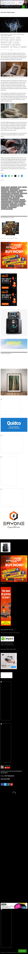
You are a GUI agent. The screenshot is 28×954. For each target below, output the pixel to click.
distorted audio (11, 191)
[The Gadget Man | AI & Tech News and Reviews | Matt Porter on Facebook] (2, 784)
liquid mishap (16, 198)
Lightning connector (6, 198)
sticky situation (5, 205)
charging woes (5, 190)
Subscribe (22, 951)
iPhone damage (19, 196)
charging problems (14, 188)
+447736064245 (9, 776)
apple (8, 187)
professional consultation (19, 201)
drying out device (6, 193)
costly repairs (22, 190)
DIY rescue (19, 191)
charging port (5, 188)
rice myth (22, 202)
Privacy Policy (3, 952)
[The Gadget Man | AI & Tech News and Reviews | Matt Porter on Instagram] (8, 784)
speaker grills (21, 204)
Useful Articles (8, 35)
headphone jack (18, 194)
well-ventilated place (7, 208)
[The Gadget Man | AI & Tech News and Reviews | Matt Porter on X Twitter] (5, 784)
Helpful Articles (8, 34)
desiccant (4, 191)
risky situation (13, 204)
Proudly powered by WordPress (11, 952)
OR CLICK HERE (5, 779)
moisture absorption (6, 201)
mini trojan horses (14, 199)
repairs (16, 202)
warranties (4, 207)
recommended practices (7, 202)
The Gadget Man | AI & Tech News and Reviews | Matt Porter (11, 7)
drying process (15, 193)
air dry (3, 187)
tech (21, 205)
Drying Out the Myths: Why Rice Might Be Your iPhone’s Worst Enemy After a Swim (14, 42)
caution (24, 187)
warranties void (12, 207)
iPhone (22, 34)
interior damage (5, 196)
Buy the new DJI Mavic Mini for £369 (8, 649)
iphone (12, 196)
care (20, 187)
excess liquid (24, 193)
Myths (2, 35)
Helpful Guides (17, 34)
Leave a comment (16, 49)
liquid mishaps (5, 199)
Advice (2, 34)
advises (5, 157)
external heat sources (7, 194)
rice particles (5, 204)
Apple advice (14, 187)
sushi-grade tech (15, 205)
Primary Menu (26, 6)
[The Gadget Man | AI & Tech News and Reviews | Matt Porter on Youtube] (11, 784)
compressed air (14, 190)
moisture (22, 199)
